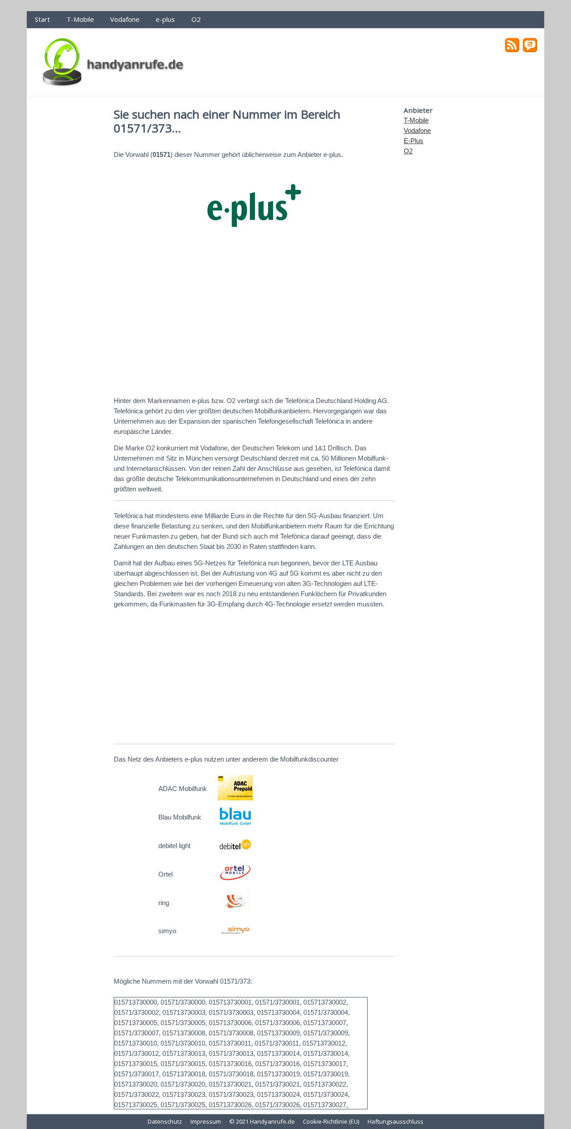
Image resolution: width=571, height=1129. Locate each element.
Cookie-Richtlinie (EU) (331, 1121)
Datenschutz (165, 1121)
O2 (196, 19)
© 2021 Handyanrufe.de (262, 1121)
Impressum (205, 1121)
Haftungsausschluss (395, 1121)
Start (42, 19)
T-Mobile (80, 19)
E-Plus (413, 140)
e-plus (165, 19)
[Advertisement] (254, 319)
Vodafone (125, 19)
